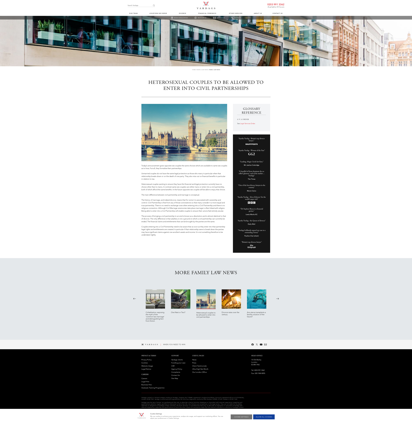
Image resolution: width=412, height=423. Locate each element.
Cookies (144, 363)
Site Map (174, 378)
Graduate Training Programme (152, 388)
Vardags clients (177, 360)
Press (194, 363)
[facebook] (252, 344)
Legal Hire (145, 382)
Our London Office (199, 372)
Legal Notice (146, 369)
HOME (194, 69)
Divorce (182, 13)
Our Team (133, 13)
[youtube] (261, 344)
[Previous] (134, 298)
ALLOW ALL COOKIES (264, 417)
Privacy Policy (146, 360)
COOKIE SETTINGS (241, 417)
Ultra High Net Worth (200, 369)
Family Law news (214, 69)
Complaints (175, 372)
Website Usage (147, 366)
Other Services (235, 13)
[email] (265, 344)
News (198, 69)
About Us (258, 13)
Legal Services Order (247, 123)
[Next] (277, 298)
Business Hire (146, 385)
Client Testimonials (199, 366)
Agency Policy (176, 369)
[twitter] (257, 344)
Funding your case (178, 363)
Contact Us (278, 13)
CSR (172, 366)
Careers (144, 378)
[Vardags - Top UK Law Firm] (206, 8)
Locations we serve (158, 13)
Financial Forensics (207, 13)
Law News (205, 69)
